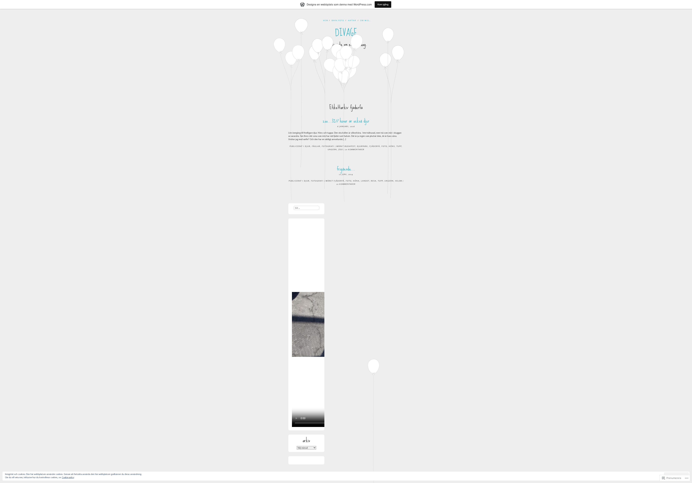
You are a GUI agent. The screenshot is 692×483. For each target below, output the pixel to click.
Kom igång (383, 4)
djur (307, 146)
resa (373, 181)
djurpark (362, 146)
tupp (399, 146)
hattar (352, 20)
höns (392, 146)
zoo (340, 149)
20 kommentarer (354, 149)
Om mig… (365, 20)
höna (356, 181)
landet (365, 181)
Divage (346, 32)
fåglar (316, 146)
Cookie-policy (68, 477)
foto (384, 146)
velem (398, 181)
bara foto (338, 20)
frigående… (346, 168)
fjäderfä (374, 146)
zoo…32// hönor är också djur (346, 120)
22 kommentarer (346, 184)
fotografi (328, 146)
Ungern (332, 149)
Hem (325, 20)
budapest (350, 146)
